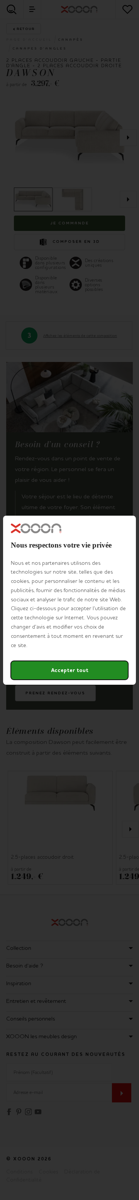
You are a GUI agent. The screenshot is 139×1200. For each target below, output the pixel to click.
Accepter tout (69, 670)
